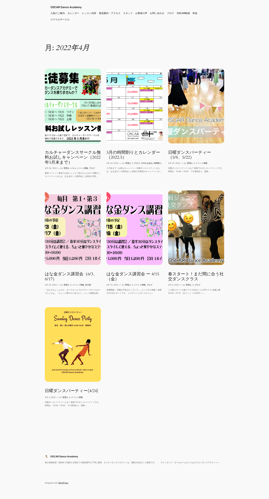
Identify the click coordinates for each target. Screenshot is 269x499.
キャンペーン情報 (80, 168)
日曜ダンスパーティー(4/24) (71, 391)
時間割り (158, 163)
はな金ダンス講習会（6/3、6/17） (71, 277)
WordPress (63, 483)
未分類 (88, 285)
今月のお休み (147, 163)
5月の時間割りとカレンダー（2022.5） (133, 155)
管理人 (66, 168)
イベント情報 (201, 163)
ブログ (92, 168)
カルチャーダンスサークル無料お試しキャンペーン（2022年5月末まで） (73, 157)
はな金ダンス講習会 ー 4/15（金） (132, 277)
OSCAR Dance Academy (66, 7)
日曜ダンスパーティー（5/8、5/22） (189, 155)
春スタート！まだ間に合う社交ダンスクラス (196, 277)
